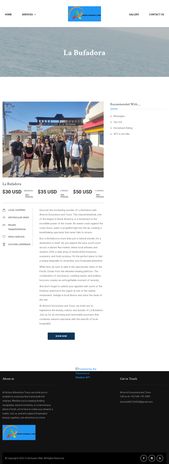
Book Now (53, 140)
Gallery (134, 14)
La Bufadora (11, 183)
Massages (119, 116)
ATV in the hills (122, 133)
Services (27, 14)
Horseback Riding (123, 128)
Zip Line (118, 122)
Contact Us (156, 14)
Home (8, 14)
